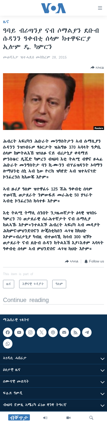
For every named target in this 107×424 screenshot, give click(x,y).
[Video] (68, 418)
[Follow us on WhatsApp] (7, 344)
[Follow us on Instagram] (30, 332)
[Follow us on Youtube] (19, 332)
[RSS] (75, 332)
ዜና (6, 21)
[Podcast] (53, 332)
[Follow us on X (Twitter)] (41, 332)
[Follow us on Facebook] (7, 332)
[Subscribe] (64, 332)
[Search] (91, 418)
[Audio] (45, 418)
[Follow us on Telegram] (87, 332)
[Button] (97, 67)
